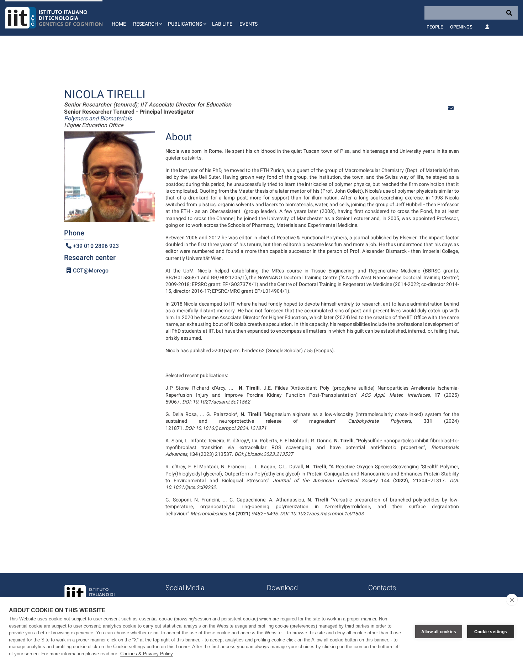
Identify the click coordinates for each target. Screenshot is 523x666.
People (435, 27)
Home (119, 24)
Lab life (222, 24)
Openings (461, 27)
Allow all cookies (438, 631)
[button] (147, 18)
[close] (512, 600)
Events (248, 24)
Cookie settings (490, 631)
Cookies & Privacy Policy (146, 653)
